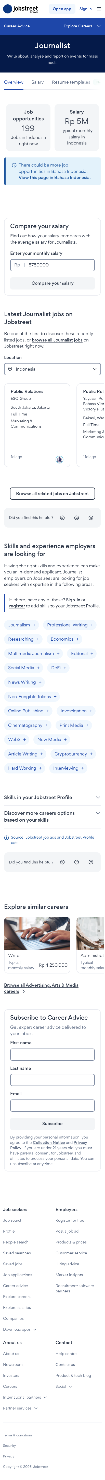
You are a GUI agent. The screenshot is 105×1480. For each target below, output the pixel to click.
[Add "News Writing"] (40, 682)
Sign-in (73, 599)
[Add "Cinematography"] (46, 725)
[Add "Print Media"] (87, 725)
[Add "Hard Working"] (40, 768)
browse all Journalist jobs (57, 339)
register (17, 605)
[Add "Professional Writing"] (92, 625)
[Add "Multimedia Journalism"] (58, 653)
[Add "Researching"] (38, 639)
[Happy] (91, 518)
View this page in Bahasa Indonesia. (55, 177)
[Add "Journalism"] (34, 625)
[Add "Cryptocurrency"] (91, 754)
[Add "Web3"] (24, 739)
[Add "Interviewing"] (82, 768)
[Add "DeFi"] (65, 668)
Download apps (17, 1329)
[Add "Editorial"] (92, 653)
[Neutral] (77, 518)
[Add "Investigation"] (91, 711)
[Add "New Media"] (65, 739)
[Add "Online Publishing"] (47, 711)
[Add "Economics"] (77, 639)
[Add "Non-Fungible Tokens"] (55, 696)
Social (61, 1386)
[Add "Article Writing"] (41, 754)
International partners (22, 1397)
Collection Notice (49, 1142)
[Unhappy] (62, 518)
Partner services (17, 1408)
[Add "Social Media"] (38, 668)
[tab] (16, 82)
